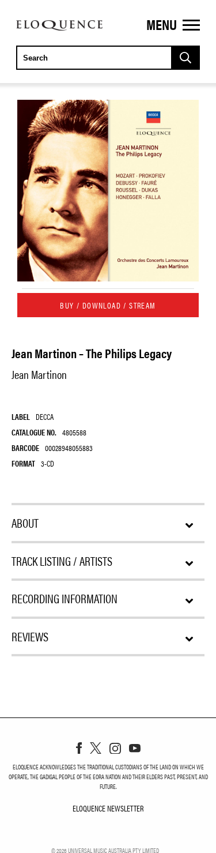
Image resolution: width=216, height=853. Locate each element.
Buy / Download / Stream (108, 305)
